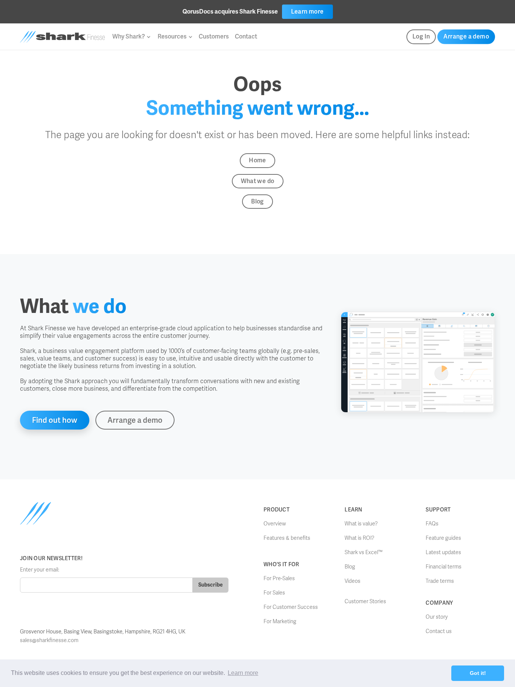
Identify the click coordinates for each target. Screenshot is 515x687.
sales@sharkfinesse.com (49, 640)
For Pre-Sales (279, 578)
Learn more (307, 11)
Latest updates (443, 552)
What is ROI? (359, 538)
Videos (352, 581)
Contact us (439, 631)
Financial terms (443, 567)
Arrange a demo (466, 36)
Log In (421, 36)
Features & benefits (287, 538)
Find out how (54, 420)
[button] (131, 36)
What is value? (361, 524)
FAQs (432, 524)
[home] (62, 37)
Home (257, 160)
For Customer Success (291, 607)
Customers (214, 36)
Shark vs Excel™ (364, 552)
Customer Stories (365, 601)
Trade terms (440, 581)
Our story (437, 617)
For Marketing (280, 621)
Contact (246, 36)
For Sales (274, 593)
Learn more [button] (243, 673)
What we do (257, 181)
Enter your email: (39, 570)
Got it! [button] (478, 673)
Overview (275, 524)
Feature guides (443, 538)
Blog (257, 201)
